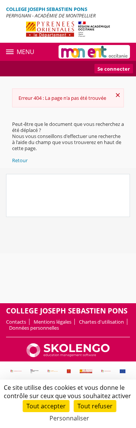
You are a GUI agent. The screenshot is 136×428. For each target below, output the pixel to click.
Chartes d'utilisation (101, 322)
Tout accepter (46, 406)
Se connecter (113, 68)
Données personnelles (34, 328)
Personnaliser (69, 418)
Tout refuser (95, 406)
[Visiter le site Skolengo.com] (68, 355)
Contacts (16, 322)
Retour (20, 160)
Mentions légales (52, 322)
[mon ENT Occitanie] (94, 52)
